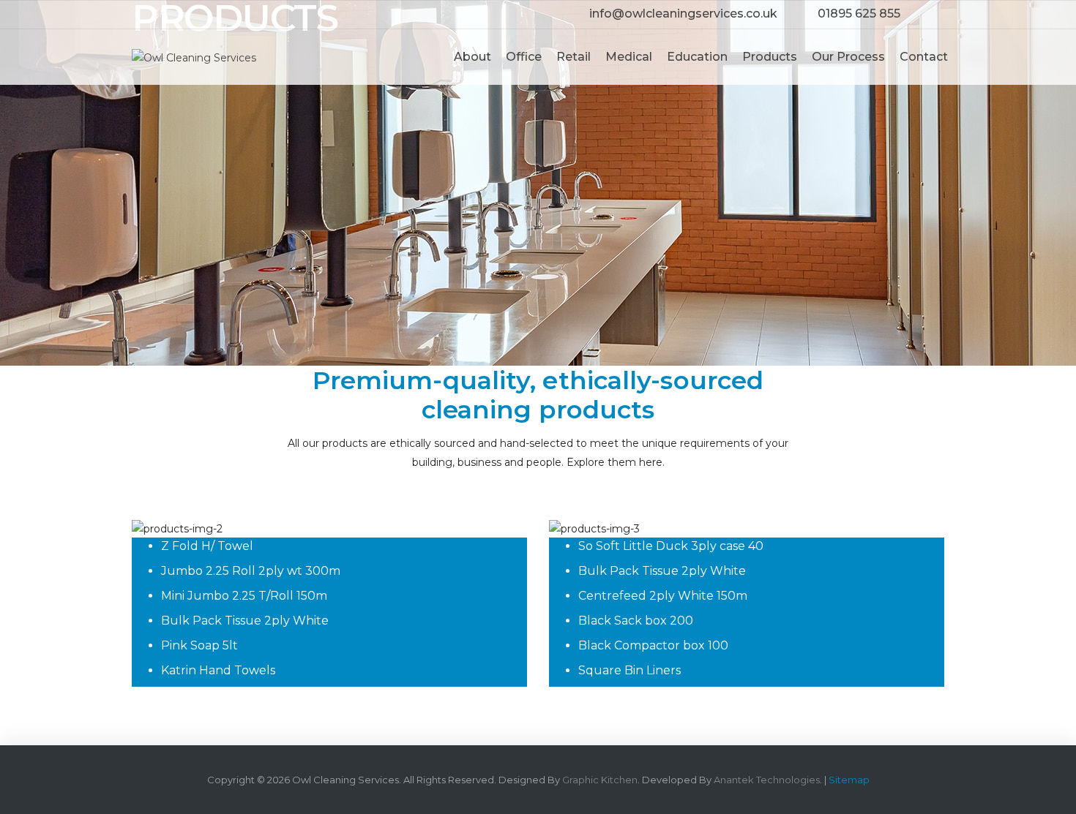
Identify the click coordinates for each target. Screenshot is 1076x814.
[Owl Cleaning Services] (194, 56)
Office (524, 57)
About (472, 57)
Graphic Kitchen (600, 779)
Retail (573, 57)
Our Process (848, 57)
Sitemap (849, 779)
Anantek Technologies (767, 779)
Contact (924, 57)
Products (769, 57)
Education (697, 57)
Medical (628, 57)
